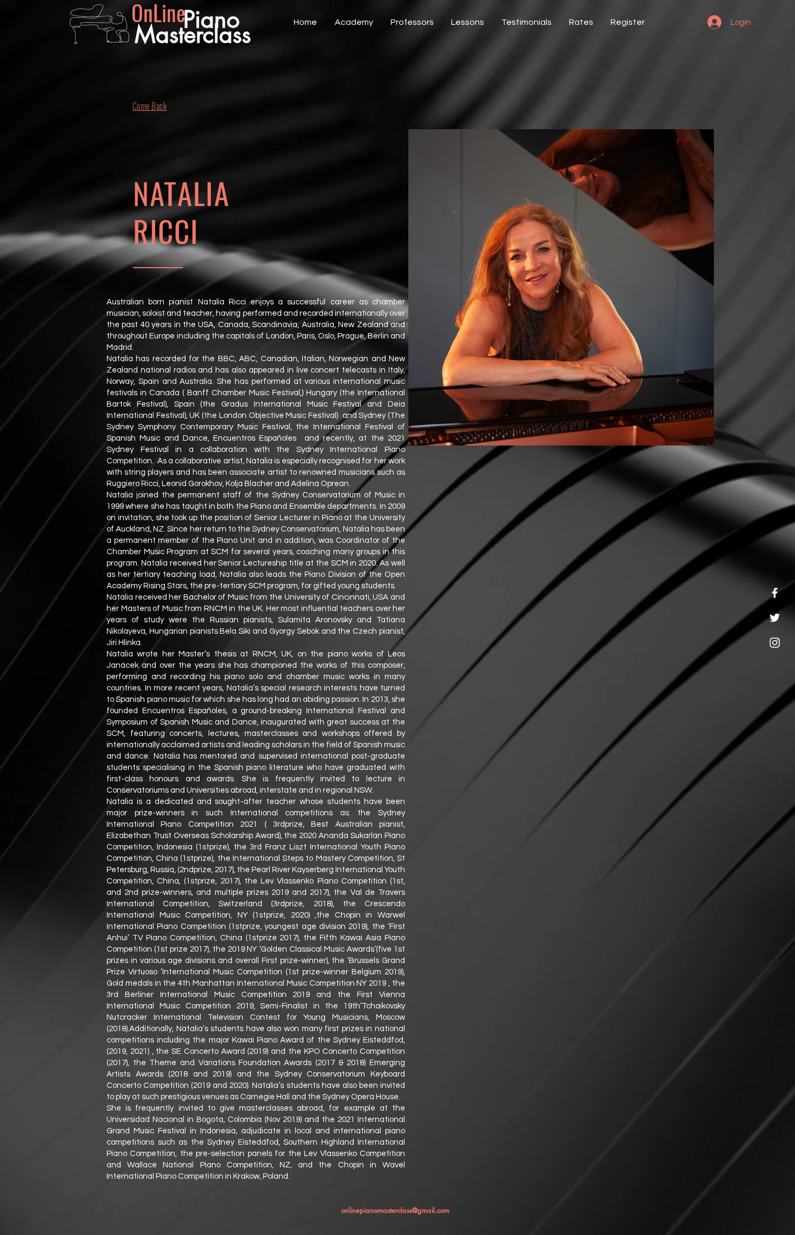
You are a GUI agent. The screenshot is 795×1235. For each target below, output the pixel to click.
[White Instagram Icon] (774, 642)
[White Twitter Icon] (774, 618)
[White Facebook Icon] (774, 593)
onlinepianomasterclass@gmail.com (395, 1210)
